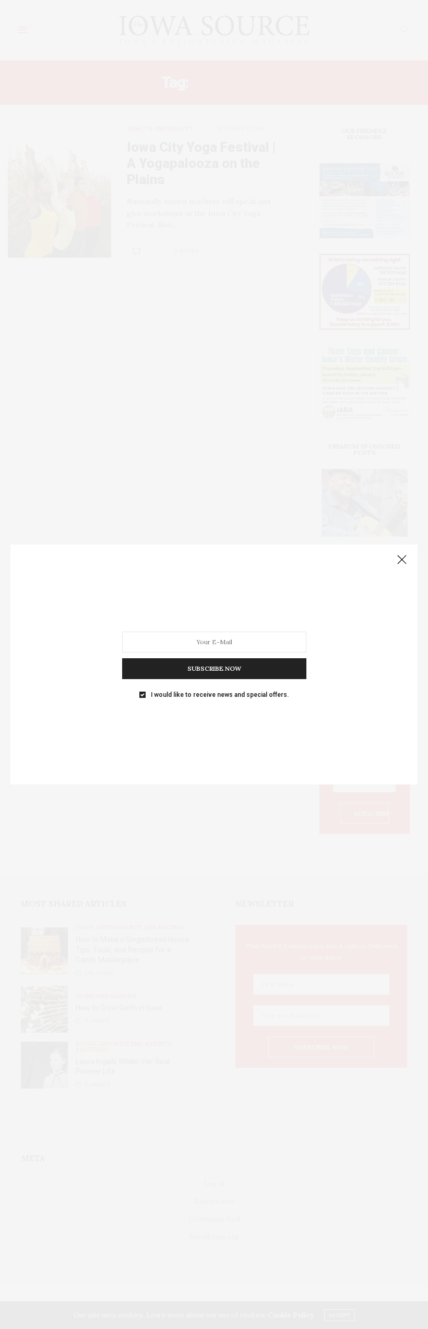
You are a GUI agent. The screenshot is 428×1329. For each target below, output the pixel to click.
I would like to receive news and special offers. (220, 695)
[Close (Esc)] (401, 560)
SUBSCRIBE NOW (214, 668)
